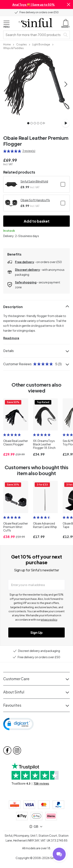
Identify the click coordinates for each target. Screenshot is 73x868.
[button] (68, 4)
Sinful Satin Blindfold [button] (34, 181)
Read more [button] (11, 338)
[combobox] (33, 35)
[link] (7, 44)
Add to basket (36, 221)
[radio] (4, 151)
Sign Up (36, 632)
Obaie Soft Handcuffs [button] (35, 200)
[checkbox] (63, 184)
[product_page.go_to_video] (66, 123)
